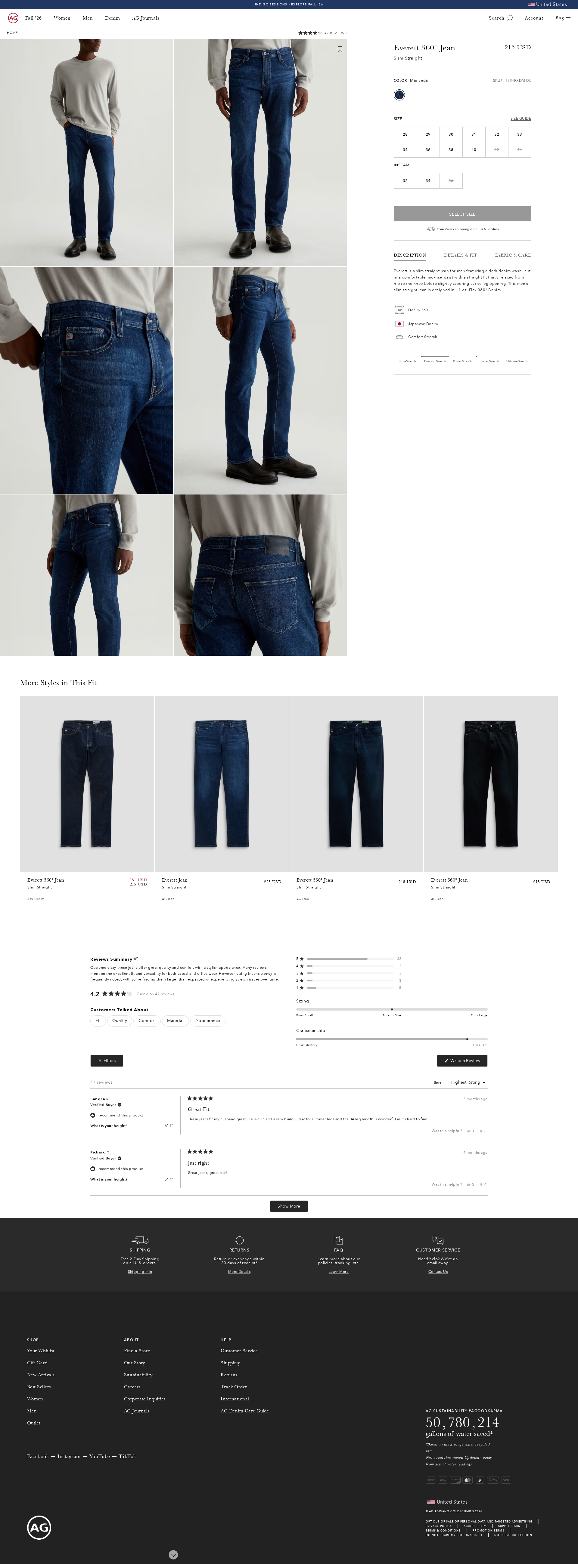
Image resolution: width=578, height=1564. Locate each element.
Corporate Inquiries (145, 1399)
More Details (239, 1271)
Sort (438, 1082)
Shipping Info (140, 1271)
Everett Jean (175, 880)
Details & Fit (460, 255)
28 (405, 134)
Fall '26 (33, 18)
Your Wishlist (40, 1350)
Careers (132, 1387)
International (235, 1399)
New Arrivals (40, 1375)
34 (405, 149)
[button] (322, 33)
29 (428, 134)
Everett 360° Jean (45, 880)
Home (12, 33)
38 (451, 149)
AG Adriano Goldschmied (451, 1511)
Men (88, 18)
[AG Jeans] (13, 18)
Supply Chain (509, 1526)
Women (62, 18)
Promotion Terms (488, 1530)
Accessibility (475, 1526)
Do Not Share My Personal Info (454, 1535)
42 (496, 149)
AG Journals (145, 18)
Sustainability (138, 1375)
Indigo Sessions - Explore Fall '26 (289, 4)
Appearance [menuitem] (207, 1020)
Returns (229, 1375)
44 (519, 149)
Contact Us (438, 1271)
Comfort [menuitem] (147, 1020)
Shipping (230, 1362)
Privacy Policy (439, 1526)
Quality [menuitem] (119, 1020)
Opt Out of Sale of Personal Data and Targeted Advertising (479, 1521)
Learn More (339, 1271)
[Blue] (399, 95)
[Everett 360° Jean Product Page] (87, 784)
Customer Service (239, 1350)
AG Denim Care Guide (245, 1411)
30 (451, 134)
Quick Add (132, 865)
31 (474, 134)
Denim (112, 18)
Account (534, 18)
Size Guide (521, 119)
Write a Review (468, 1062)
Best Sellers (39, 1387)
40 (474, 149)
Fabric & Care (513, 255)
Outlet (34, 1423)
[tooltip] (135, 959)
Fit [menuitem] (98, 1020)
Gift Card (37, 1362)
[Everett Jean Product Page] (222, 784)
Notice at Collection (513, 1535)
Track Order (234, 1387)
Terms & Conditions (443, 1530)
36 (428, 149)
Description (410, 255)
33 (519, 134)
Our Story (134, 1362)
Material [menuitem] (175, 1020)
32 (496, 134)
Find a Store (137, 1350)
